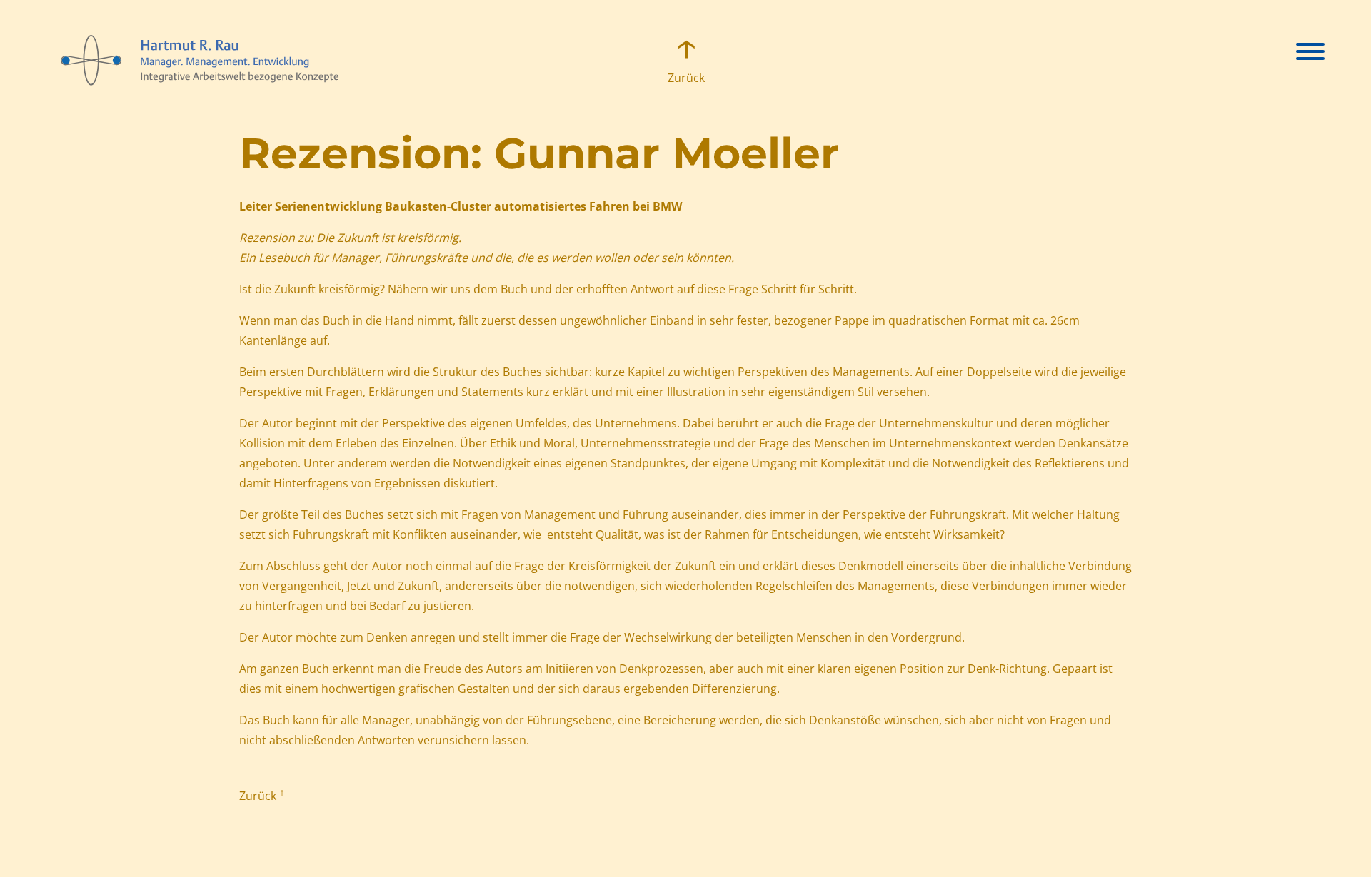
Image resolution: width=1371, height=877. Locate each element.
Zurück (685, 78)
